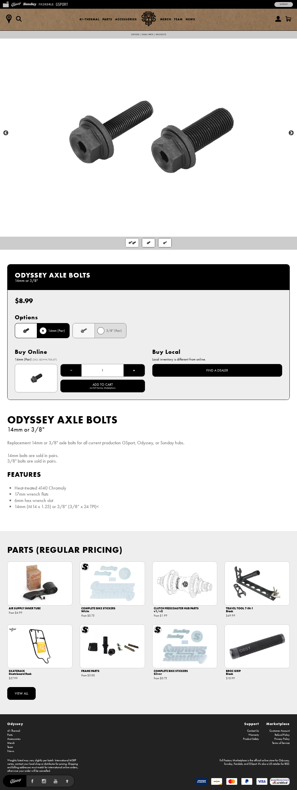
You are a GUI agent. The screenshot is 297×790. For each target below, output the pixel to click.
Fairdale (238, 764)
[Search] (19, 19)
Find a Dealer (217, 370)
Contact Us (253, 731)
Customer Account (279, 731)
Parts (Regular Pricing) (65, 549)
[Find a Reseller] (9, 19)
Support (284, 4)
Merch (165, 19)
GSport (253, 764)
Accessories (126, 19)
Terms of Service (281, 743)
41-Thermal (89, 19)
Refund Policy (282, 735)
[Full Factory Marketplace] (5, 3)
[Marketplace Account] (278, 19)
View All (21, 693)
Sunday (228, 764)
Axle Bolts (161, 34)
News (190, 19)
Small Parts (147, 34)
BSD (287, 764)
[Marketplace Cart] (288, 19)
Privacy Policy (282, 739)
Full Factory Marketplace (233, 760)
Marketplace (278, 724)
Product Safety (251, 739)
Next (291, 133)
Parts (107, 19)
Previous (6, 133)
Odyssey (135, 34)
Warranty (253, 735)
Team (178, 19)
